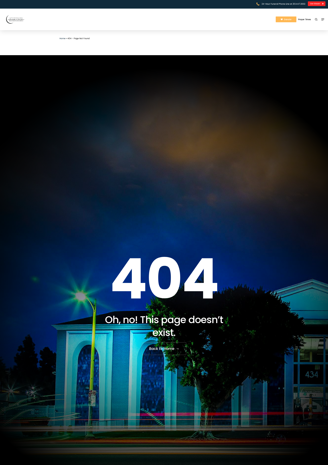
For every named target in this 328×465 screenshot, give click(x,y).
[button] (316, 3)
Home (62, 38)
